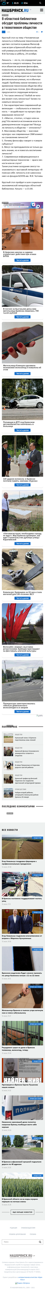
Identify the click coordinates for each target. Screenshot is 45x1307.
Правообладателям (28, 1228)
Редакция (13, 1228)
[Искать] (40, 1242)
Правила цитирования (17, 1234)
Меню (41, 10)
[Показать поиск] (40, 3)
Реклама (33, 1234)
